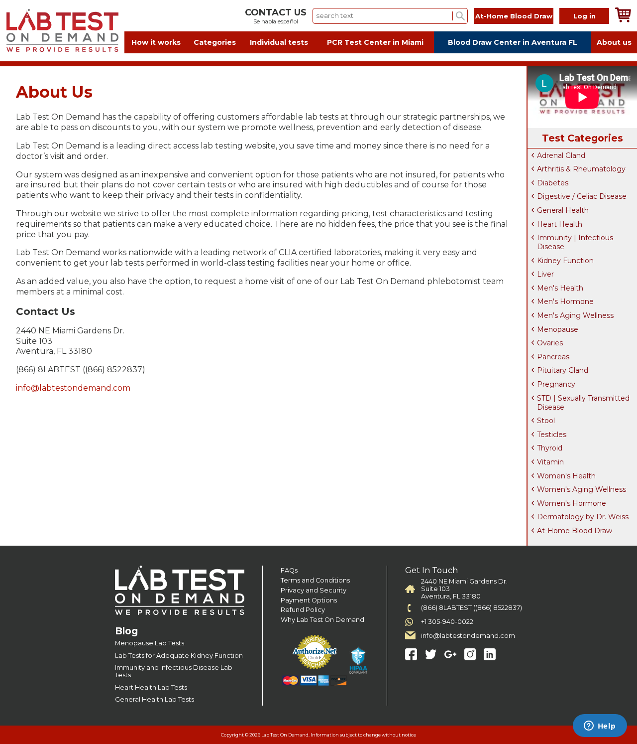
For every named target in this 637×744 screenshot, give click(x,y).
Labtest (62, 30)
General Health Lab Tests (154, 699)
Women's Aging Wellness (581, 489)
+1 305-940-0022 (447, 621)
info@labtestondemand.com (73, 388)
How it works (156, 42)
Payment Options (309, 600)
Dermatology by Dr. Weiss (583, 516)
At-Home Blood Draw (513, 16)
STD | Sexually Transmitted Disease (583, 403)
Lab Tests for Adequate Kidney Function (179, 655)
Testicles (551, 434)
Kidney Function (565, 260)
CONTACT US (276, 12)
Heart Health (559, 224)
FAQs (289, 570)
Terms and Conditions (315, 580)
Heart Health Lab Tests (151, 687)
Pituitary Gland (562, 370)
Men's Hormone (565, 301)
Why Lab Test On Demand (322, 619)
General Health (563, 210)
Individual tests (279, 42)
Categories (215, 42)
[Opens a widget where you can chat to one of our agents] (599, 726)
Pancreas (553, 356)
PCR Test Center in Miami (375, 42)
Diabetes (552, 182)
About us (614, 42)
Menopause (557, 329)
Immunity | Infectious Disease (575, 242)
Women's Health (566, 475)
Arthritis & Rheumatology (581, 168)
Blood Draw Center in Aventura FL (512, 42)
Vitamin (550, 461)
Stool (546, 420)
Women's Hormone (571, 503)
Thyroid (549, 448)
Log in (584, 16)
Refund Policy (303, 609)
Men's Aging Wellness (575, 315)
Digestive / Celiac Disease (582, 196)
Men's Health (560, 288)
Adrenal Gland (561, 155)
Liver (545, 274)
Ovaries (550, 342)
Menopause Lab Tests (149, 643)
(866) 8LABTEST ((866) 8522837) (471, 607)
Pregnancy (556, 384)
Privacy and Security (313, 590)
